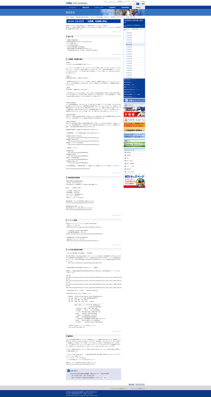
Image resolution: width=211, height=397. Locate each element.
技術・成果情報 (130, 163)
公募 (127, 158)
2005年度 (129, 77)
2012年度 (129, 61)
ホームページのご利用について (138, 388)
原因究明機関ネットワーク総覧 (133, 94)
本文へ (105, 1)
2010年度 (129, 65)
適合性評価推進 (125, 7)
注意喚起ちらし (129, 82)
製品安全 (138, 7)
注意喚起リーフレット (131, 79)
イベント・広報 (130, 166)
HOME (67, 17)
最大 (143, 4)
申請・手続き (129, 160)
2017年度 (129, 49)
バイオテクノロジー (99, 7)
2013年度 (129, 58)
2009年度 (129, 68)
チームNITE (127, 1)
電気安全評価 (86, 7)
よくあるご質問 (130, 172)
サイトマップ (112, 1)
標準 (138, 3)
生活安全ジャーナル (130, 92)
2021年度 (129, 39)
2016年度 (129, 51)
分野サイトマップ (136, 101)
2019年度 (129, 44)
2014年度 (129, 56)
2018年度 (129, 47)
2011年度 (129, 63)
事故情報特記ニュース (131, 96)
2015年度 (129, 54)
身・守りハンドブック (131, 87)
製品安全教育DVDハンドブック (133, 89)
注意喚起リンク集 (130, 84)
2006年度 (129, 75)
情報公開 (128, 169)
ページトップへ (117, 31)
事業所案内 (120, 1)
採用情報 (128, 155)
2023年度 (129, 35)
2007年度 (129, 72)
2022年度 (129, 37)
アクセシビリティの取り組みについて (119, 388)
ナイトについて (72, 7)
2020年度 (129, 42)
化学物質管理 (112, 7)
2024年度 (129, 32)
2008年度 (129, 70)
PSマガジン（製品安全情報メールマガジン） (135, 30)
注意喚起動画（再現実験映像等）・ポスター (135, 26)
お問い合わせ (135, 1)
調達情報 (128, 152)
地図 (105, 377)
